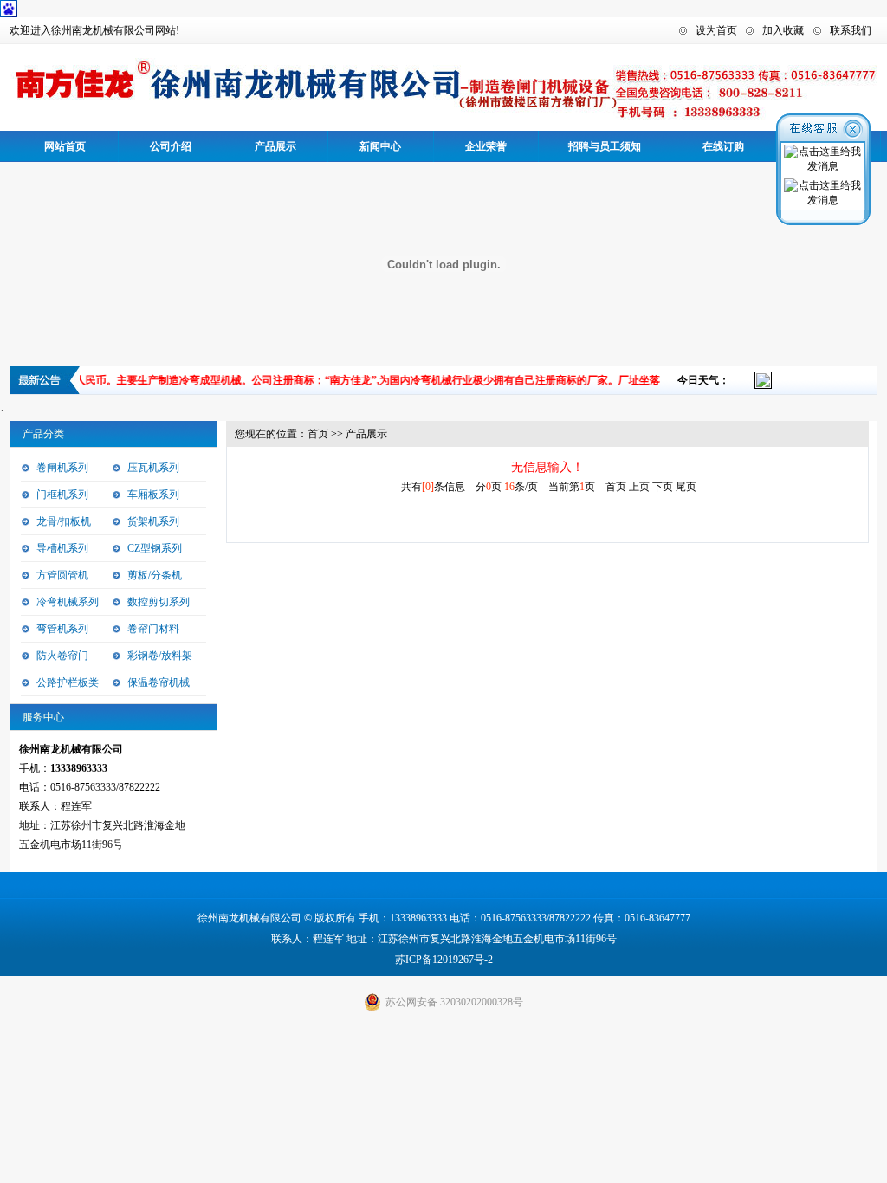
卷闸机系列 (62, 468)
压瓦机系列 (153, 468)
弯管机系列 (62, 629)
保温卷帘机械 (158, 682)
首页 (318, 434)
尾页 (686, 487)
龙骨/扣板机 (63, 521)
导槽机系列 (62, 548)
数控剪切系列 (158, 602)
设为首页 (716, 30)
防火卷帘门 (62, 656)
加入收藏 (783, 30)
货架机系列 (153, 521)
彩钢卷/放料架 (159, 656)
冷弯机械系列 (67, 602)
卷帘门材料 (153, 629)
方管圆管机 (62, 575)
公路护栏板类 (67, 682)
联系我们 (850, 30)
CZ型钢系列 (154, 548)
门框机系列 (62, 494)
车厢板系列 (153, 494)
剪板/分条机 (154, 575)
